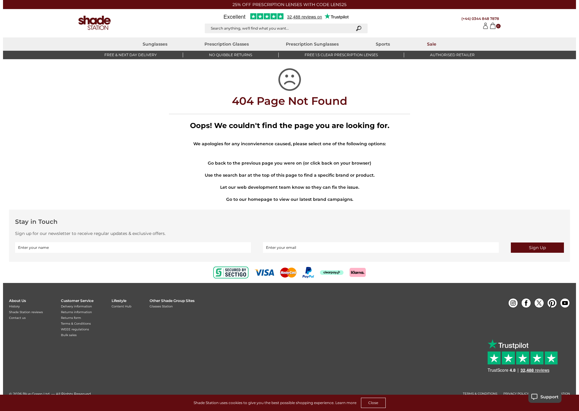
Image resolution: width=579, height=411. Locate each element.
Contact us (17, 318)
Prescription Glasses (226, 44)
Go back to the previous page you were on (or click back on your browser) (289, 163)
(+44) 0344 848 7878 (480, 18)
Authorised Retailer (452, 55)
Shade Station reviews (26, 312)
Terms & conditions (480, 393)
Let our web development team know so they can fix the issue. (289, 187)
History (14, 306)
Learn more (345, 402)
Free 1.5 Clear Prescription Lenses (341, 55)
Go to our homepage (249, 199)
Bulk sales (69, 335)
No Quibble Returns (230, 55)
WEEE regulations (75, 329)
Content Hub (121, 306)
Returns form (71, 318)
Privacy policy (516, 393)
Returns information (76, 312)
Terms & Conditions (76, 324)
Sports (383, 44)
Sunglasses (155, 44)
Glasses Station (161, 306)
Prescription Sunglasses (312, 44)
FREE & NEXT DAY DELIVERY (130, 55)
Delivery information (76, 306)
